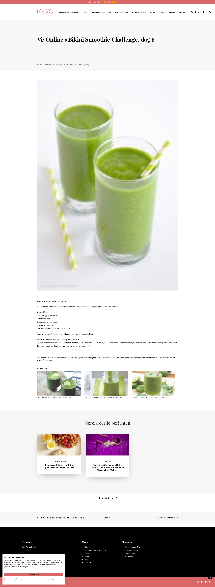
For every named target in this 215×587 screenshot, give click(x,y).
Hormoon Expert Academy (95, 550)
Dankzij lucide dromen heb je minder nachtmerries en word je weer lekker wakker (107, 467)
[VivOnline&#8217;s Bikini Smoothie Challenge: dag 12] (59, 383)
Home (39, 65)
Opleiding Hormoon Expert (69, 12)
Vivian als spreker (139, 12)
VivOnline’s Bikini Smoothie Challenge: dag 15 (102, 397)
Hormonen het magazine (101, 12)
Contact (172, 12)
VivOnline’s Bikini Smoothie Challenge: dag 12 (55, 397)
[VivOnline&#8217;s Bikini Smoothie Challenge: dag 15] (106, 383)
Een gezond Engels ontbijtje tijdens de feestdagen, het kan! (59, 466)
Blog (163, 12)
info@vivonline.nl (29, 547)
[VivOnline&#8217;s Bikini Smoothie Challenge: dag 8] (154, 383)
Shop (86, 12)
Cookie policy (129, 553)
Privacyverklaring (131, 550)
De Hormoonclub (121, 12)
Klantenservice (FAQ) (132, 547)
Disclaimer (128, 556)
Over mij (182, 12)
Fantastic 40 (89, 553)
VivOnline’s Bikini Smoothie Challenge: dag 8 (149, 397)
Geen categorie (49, 65)
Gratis (152, 12)
